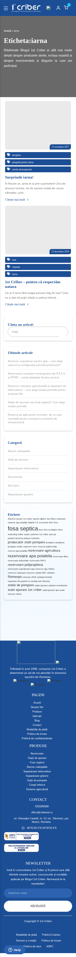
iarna (14, 274)
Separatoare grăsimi (37, 776)
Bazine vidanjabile (19, 451)
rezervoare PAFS (37, 560)
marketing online (15, 534)
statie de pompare (21, 585)
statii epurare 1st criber (25, 590)
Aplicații (37, 716)
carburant (60, 519)
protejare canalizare (55, 542)
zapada (15, 267)
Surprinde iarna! (19, 177)
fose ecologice (50, 530)
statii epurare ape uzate (53, 590)
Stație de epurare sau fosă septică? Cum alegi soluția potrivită (36, 404)
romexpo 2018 (29, 577)
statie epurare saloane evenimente (51, 585)
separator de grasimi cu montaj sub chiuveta (29, 581)
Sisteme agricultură (37, 789)
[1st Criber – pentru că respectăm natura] (38, 230)
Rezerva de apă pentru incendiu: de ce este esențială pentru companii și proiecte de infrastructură (35, 418)
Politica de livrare (37, 734)
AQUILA (12, 519)
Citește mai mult (15, 199)
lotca (60, 530)
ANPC (49, 946)
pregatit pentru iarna (22, 162)
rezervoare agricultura (44, 550)
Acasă (7, 31)
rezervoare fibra (60, 556)
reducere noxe (30, 546)
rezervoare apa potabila (30, 556)
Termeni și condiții (26, 940)
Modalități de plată (37, 729)
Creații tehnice (37, 785)
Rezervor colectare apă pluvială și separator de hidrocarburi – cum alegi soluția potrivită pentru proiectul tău (37, 389)
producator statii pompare (26, 542)
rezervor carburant (17, 573)
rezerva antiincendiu (47, 546)
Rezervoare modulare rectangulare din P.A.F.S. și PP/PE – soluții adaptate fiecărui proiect (37, 375)
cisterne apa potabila (17, 522)
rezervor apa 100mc (45, 569)
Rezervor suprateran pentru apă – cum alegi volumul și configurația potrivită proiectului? (35, 363)
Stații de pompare (37, 780)
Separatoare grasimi (20, 494)
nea (13, 260)
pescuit (52, 534)
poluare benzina (15, 538)
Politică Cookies (51, 934)
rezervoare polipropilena (25, 565)
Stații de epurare (37, 758)
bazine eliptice (39, 519)
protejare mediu (15, 546)
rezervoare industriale (18, 560)
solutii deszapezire (21, 169)
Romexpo (15, 577)
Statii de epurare (18, 459)
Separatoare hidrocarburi (23, 468)
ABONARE (38, 906)
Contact (37, 725)
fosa (56, 522)
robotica (51, 573)
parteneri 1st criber (39, 534)
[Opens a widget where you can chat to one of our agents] (14, 950)
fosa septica (23, 528)
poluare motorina (31, 538)
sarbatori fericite (44, 577)
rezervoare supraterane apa (21, 569)
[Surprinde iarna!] (38, 125)
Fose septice (37, 762)
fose (41, 530)
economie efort (46, 522)
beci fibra (51, 519)
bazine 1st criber (24, 519)
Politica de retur (32, 946)
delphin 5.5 (33, 522)
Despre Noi (37, 707)
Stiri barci (13, 485)
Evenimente (15, 476)
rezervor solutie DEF (36, 573)
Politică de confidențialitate (37, 738)
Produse (37, 711)
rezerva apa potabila (17, 551)
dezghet (16, 155)
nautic (27, 534)
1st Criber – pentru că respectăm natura (32, 284)
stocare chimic (15, 594)
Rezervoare (37, 753)
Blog (37, 720)
